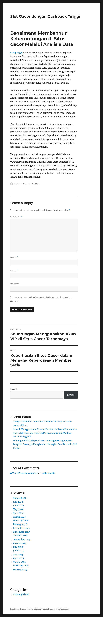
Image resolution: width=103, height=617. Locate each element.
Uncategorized (21, 594)
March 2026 (19, 516)
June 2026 (18, 505)
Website (14, 283)
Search (14, 389)
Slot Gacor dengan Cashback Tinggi (45, 16)
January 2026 (20, 524)
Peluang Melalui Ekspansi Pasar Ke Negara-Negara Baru (42, 440)
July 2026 (18, 501)
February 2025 (20, 565)
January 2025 (20, 569)
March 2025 (19, 562)
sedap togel (16, 52)
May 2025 (18, 554)
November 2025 (21, 531)
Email (14, 270)
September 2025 (22, 539)
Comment (16, 217)
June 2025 (18, 550)
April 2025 (18, 558)
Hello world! (48, 473)
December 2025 (21, 528)
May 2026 (18, 509)
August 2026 (20, 498)
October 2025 (20, 535)
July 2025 (18, 547)
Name (14, 257)
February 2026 (21, 520)
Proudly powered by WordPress (56, 609)
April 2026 (18, 513)
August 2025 (19, 543)
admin (17, 184)
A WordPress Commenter (24, 473)
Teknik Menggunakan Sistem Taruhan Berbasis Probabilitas (45, 429)
